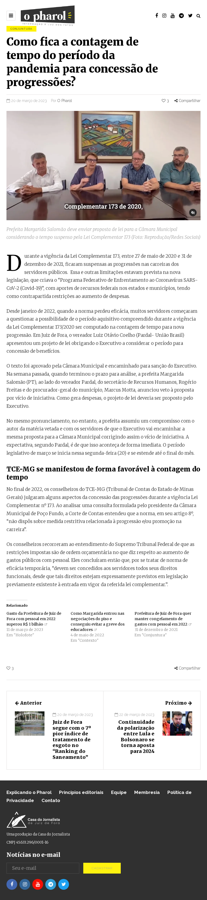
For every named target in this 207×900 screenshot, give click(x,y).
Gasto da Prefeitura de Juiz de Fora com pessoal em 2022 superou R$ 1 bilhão (33, 619)
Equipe (119, 792)
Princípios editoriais (81, 792)
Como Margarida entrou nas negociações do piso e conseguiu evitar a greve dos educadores (98, 621)
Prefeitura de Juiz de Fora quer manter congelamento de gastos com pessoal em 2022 (162, 619)
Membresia (147, 792)
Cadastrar (102, 868)
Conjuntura (21, 28)
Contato (51, 800)
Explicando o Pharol (28, 792)
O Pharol (64, 101)
